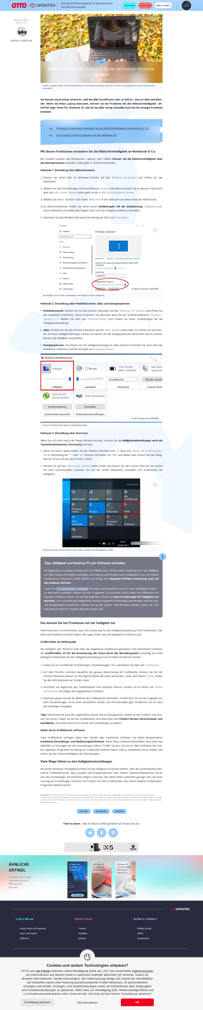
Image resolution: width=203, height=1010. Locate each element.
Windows (119, 811)
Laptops (83, 811)
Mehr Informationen (87, 1002)
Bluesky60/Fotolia (151, 18)
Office (18, 23)
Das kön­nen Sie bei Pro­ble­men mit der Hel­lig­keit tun (86, 135)
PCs (25, 23)
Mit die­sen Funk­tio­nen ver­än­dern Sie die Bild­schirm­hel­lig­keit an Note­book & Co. (102, 128)
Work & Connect (20, 20)
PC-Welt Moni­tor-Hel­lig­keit (72, 588)
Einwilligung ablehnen (37, 1002)
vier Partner (43, 971)
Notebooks (101, 811)
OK (137, 1002)
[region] (101, 983)
